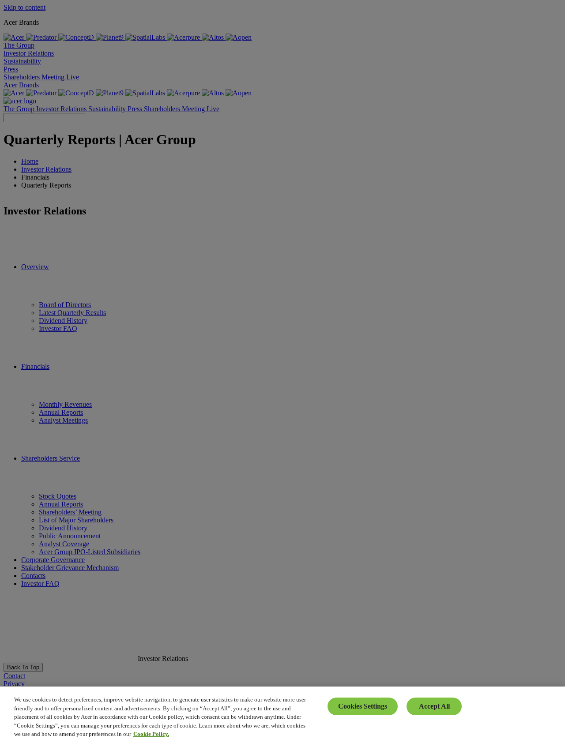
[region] (282, 715)
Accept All (434, 706)
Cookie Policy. (151, 734)
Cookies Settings (362, 706)
